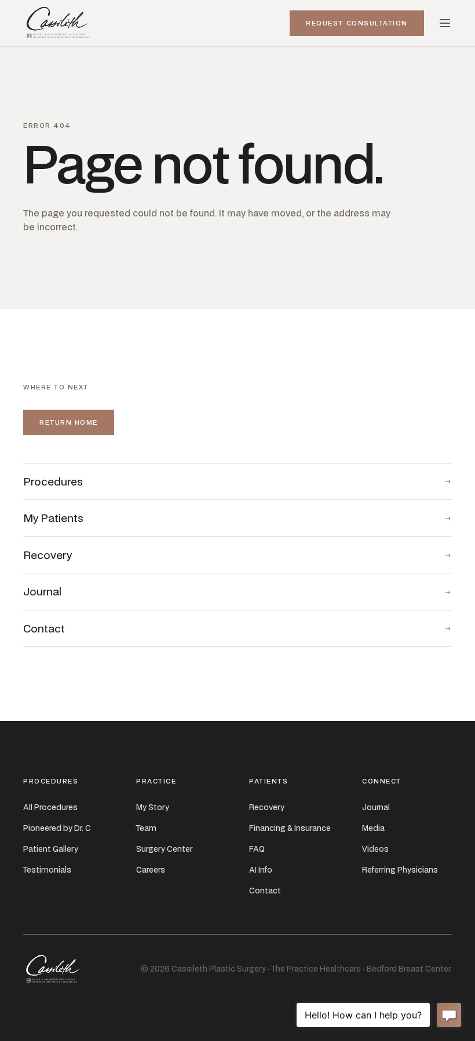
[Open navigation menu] (444, 23)
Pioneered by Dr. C (57, 828)
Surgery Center (164, 849)
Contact (265, 890)
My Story (152, 807)
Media (373, 828)
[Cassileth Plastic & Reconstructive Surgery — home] (59, 23)
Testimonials (47, 870)
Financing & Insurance (290, 828)
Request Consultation (357, 23)
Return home (68, 422)
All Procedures (50, 807)
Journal (376, 807)
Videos (375, 849)
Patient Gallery (50, 849)
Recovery (266, 807)
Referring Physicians (400, 870)
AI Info (260, 870)
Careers (150, 870)
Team (146, 828)
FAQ (257, 849)
